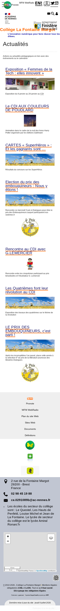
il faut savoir (47, 588)
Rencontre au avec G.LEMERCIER (25, 251)
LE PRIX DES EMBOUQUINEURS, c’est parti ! (28, 331)
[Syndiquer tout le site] (30, 398)
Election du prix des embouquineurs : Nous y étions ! (26, 186)
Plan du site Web (30, 416)
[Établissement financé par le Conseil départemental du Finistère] (45, 26)
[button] (53, 14)
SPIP (47, 595)
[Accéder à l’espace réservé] (57, 14)
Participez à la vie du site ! (44, 608)
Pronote (15, 5)
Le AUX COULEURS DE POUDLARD (27, 108)
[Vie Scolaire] (47, 4)
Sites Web (30, 422)
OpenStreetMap (41, 571)
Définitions (30, 435)
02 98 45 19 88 (21, 493)
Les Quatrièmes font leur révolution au (26, 290)
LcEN (27, 588)
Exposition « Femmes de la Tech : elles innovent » (28, 71)
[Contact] (49, 14)
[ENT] (39, 4)
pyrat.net (21, 595)
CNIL (20, 588)
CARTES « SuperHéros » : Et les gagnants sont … (28, 147)
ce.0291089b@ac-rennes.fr (30, 500)
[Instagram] (57, 3)
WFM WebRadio (26, 3)
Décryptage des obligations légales (30, 591)
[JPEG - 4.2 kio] (30, 227)
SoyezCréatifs (34, 595)
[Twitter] (53, 3)
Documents (30, 429)
